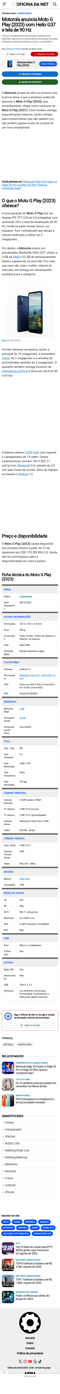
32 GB (23, 717)
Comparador (13, 1129)
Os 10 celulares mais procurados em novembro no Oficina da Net (36, 1084)
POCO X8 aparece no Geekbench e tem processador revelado (35, 1100)
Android (23, 474)
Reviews (10, 1171)
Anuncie (30, 1338)
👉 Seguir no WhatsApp (30, 82)
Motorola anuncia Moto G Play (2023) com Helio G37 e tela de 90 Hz (29, 24)
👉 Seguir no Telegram (30, 74)
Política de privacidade (30, 1353)
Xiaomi (35, 1228)
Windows (22, 1228)
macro (6, 358)
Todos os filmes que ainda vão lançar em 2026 (32, 1297)
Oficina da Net (9, 13)
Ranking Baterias (16, 1157)
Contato (30, 1348)
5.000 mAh (32, 452)
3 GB (22, 708)
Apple (6, 1222)
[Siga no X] (20, 1361)
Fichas (9, 1122)
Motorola (8, 1044)
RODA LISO (12, 1143)
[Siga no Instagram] (25, 1361)
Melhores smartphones (28, 1260)
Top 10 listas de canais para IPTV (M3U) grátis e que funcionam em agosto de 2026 (34, 1250)
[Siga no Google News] (35, 1361)
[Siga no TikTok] (40, 1361)
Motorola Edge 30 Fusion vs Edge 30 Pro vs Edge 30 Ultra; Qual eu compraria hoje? (29, 185)
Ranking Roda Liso (17, 1150)
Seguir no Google (17, 54)
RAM (16, 257)
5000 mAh (25, 878)
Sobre (29, 1343)
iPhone (9, 1192)
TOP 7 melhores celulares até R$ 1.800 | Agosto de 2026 (34, 1281)
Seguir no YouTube (46, 54)
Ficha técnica (48, 64)
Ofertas (10, 1136)
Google (17, 1222)
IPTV (18, 1243)
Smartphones (25, 13)
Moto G (5, 340)
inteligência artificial (15, 371)
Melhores (11, 1164)
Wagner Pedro (13, 49)
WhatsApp (8, 1228)
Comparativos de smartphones (32, 1063)
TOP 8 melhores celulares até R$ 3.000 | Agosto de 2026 (34, 1265)
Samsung (44, 1222)
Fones (9, 1178)
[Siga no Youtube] (30, 1361)
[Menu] (5, 4)
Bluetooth (24, 465)
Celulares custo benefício (16, 1234)
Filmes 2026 (48, 1228)
